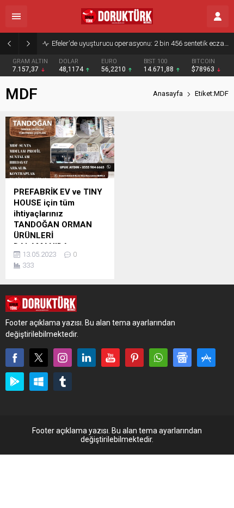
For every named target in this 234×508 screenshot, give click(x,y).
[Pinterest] (134, 357)
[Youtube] (110, 357)
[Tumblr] (62, 381)
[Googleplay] (14, 381)
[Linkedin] (86, 357)
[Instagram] (62, 357)
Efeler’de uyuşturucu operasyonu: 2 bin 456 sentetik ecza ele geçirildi (140, 43)
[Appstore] (206, 357)
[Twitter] (38, 357)
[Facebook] (14, 357)
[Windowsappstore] (38, 381)
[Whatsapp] (158, 357)
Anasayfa (168, 93)
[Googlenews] (182, 357)
